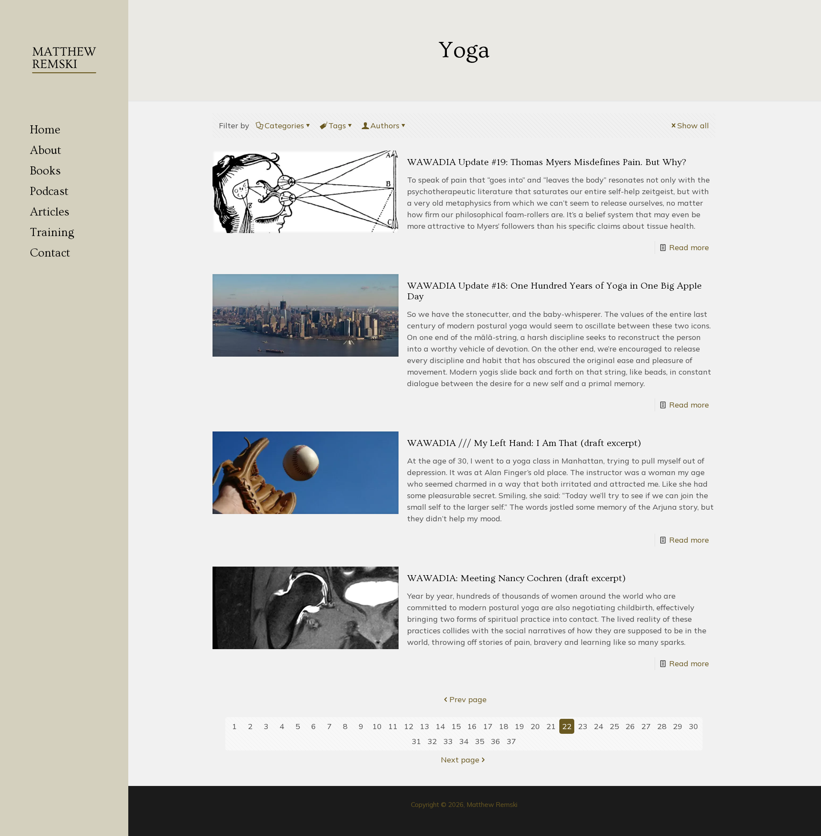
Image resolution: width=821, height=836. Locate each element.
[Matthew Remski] (64, 59)
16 (472, 726)
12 (408, 726)
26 (630, 726)
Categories (284, 125)
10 (377, 726)
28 (662, 726)
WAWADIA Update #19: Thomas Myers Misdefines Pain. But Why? (546, 162)
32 (432, 741)
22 (567, 726)
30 (693, 726)
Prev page (468, 699)
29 (677, 726)
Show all (693, 125)
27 (646, 726)
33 (448, 741)
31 (416, 741)
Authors (384, 125)
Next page (460, 760)
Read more (689, 247)
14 (440, 726)
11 (393, 726)
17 (488, 726)
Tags (337, 125)
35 (479, 741)
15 (456, 726)
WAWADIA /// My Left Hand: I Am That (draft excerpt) (524, 443)
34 (464, 741)
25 (614, 726)
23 (583, 726)
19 (519, 726)
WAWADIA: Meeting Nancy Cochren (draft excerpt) (516, 578)
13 (424, 726)
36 (495, 741)
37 (511, 741)
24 (598, 726)
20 (535, 726)
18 (503, 726)
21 (551, 726)
